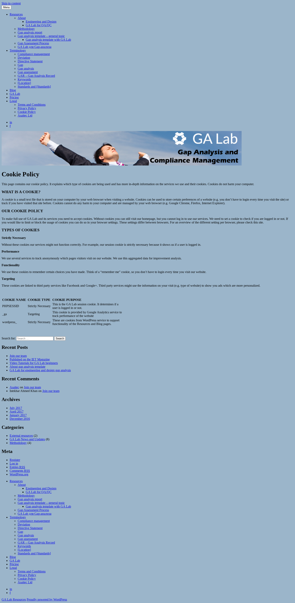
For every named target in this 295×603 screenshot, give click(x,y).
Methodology (26, 28)
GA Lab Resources (14, 599)
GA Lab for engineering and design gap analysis (40, 370)
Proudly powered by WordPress (47, 599)
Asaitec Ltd (25, 115)
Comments (20, 470)
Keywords (24, 79)
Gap (20, 65)
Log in (14, 463)
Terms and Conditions (32, 104)
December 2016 (20, 418)
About (22, 18)
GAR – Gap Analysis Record (36, 75)
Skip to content (11, 3)
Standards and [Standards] (34, 86)
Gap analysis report (30, 32)
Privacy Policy (27, 108)
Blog (13, 90)
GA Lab (15, 93)
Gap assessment (28, 72)
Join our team (18, 355)
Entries (17, 467)
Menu (6, 7)
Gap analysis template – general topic (41, 36)
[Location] (24, 83)
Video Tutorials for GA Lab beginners (34, 363)
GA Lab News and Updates (27, 439)
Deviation (24, 57)
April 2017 (16, 411)
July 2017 (16, 408)
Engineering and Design (41, 21)
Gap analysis (26, 68)
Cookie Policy (27, 112)
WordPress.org (19, 474)
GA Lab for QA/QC (39, 25)
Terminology (18, 50)
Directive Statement (30, 61)
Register (15, 460)
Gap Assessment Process (33, 43)
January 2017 (18, 415)
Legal (13, 101)
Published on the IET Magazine (30, 359)
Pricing (14, 97)
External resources (21, 435)
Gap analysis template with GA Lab (48, 39)
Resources (16, 14)
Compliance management (34, 54)
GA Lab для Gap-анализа (34, 47)
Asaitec (14, 387)
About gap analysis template (27, 366)
